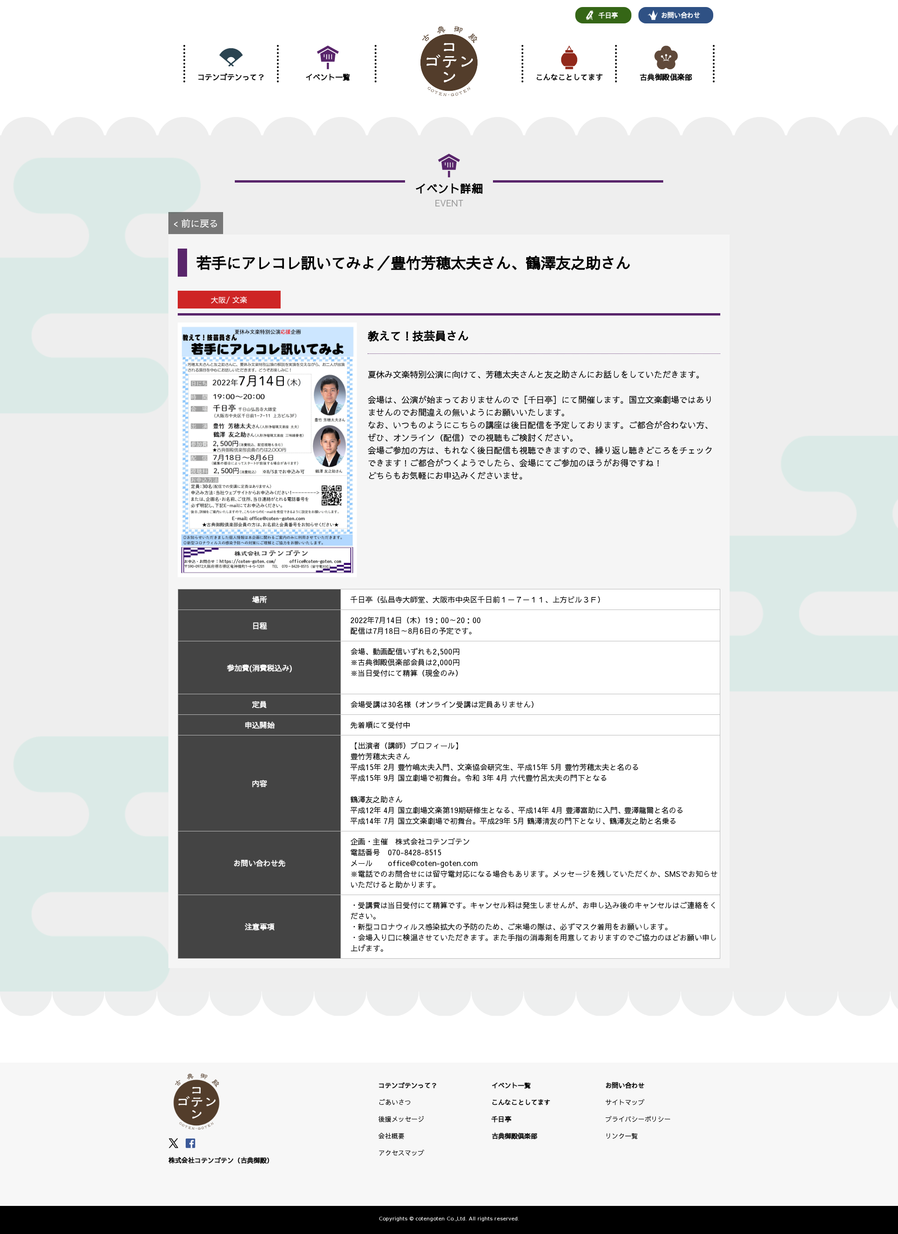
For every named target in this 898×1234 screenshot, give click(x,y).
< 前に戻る (195, 223)
